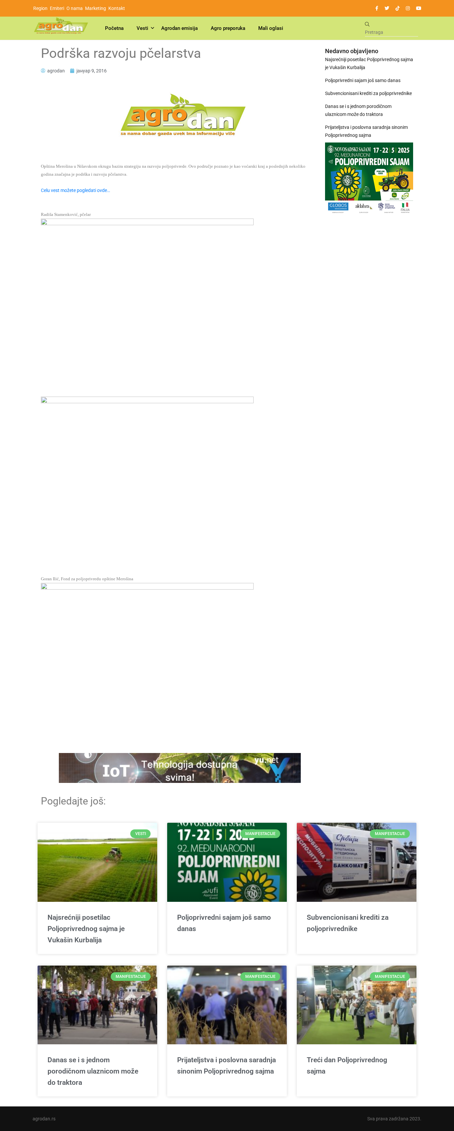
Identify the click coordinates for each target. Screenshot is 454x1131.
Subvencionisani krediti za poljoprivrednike (368, 93)
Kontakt (116, 8)
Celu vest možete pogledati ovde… (75, 190)
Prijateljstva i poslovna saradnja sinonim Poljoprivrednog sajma (366, 131)
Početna (114, 28)
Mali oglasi (270, 28)
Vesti (142, 28)
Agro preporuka (228, 28)
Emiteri (57, 8)
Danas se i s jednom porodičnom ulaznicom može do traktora (358, 110)
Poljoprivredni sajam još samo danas (362, 80)
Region (40, 8)
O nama (74, 8)
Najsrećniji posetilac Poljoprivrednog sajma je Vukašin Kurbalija (369, 63)
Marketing (95, 8)
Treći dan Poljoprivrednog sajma (347, 1065)
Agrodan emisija (179, 28)
